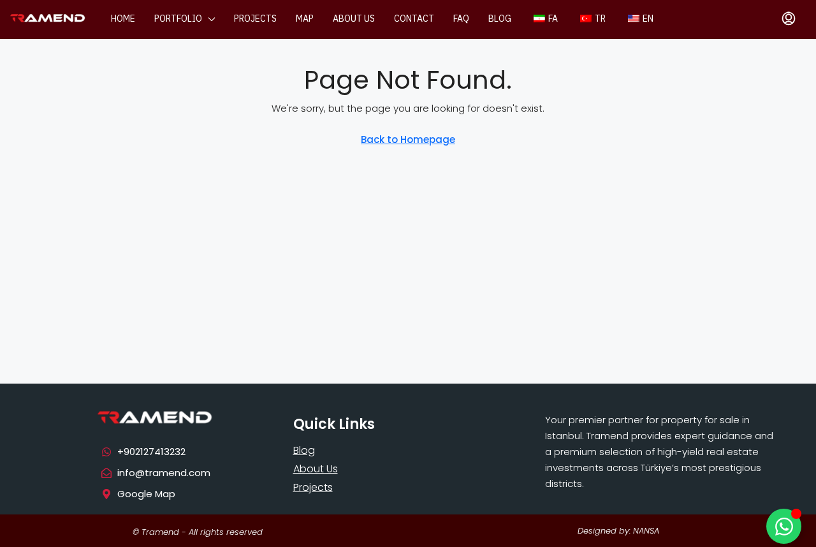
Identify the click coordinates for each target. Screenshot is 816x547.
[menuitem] (788, 19)
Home (123, 19)
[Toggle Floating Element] (783, 526)
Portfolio (178, 19)
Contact (414, 19)
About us (354, 19)
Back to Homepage (408, 139)
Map (305, 19)
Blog (499, 19)
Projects (255, 19)
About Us (315, 468)
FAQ (461, 19)
